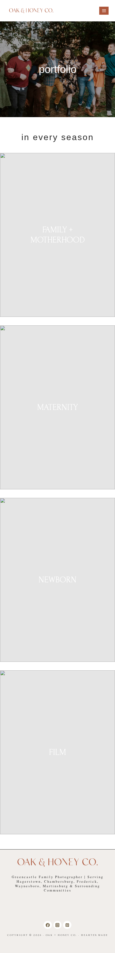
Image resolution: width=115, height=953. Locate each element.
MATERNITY (57, 407)
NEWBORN (57, 580)
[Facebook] (48, 925)
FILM (57, 752)
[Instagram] (57, 925)
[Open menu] (104, 10)
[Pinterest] (67, 925)
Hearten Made (94, 935)
